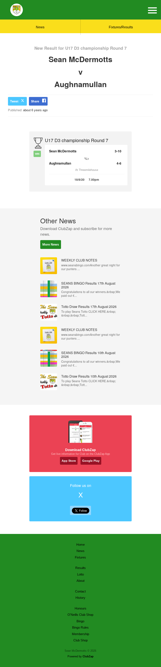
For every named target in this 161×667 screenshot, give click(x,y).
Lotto (80, 574)
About (80, 580)
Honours (80, 608)
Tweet (14, 101)
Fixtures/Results (121, 27)
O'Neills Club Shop (80, 614)
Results (80, 568)
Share (35, 101)
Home (80, 544)
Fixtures (80, 557)
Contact (80, 591)
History (80, 597)
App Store (69, 460)
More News (50, 244)
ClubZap (88, 656)
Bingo (80, 621)
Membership (80, 634)
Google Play (91, 460)
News (40, 27)
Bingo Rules (80, 627)
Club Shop (80, 640)
